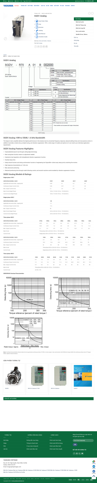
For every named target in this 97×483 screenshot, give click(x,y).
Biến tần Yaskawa (55, 388)
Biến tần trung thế (80, 28)
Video (4, 443)
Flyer (39, 24)
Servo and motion (47, 13)
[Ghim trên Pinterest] (44, 46)
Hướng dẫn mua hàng (32, 440)
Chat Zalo (93, 468)
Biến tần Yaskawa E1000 (34, 388)
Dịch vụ (43, 5)
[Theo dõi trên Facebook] (85, 1)
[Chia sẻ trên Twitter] (38, 46)
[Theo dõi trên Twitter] (88, 1)
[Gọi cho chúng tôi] (91, 1)
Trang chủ (24, 5)
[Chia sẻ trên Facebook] (35, 46)
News (51, 5)
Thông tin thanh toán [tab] (14, 56)
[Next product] (89, 13)
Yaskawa (67, 5)
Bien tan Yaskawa (18, 470)
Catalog (40, 30)
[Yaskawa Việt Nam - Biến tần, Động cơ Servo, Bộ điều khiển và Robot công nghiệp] (11, 5)
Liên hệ (72, 5)
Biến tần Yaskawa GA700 (10, 472)
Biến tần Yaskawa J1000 (70, 470)
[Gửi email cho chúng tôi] (89, 1)
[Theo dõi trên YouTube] (92, 1)
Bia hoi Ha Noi (21, 472)
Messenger (94, 473)
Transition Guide (42, 36)
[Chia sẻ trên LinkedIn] (46, 46)
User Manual (41, 33)
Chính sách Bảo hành (55, 446)
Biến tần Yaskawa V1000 (57, 470)
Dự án (47, 5)
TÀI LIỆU (76, 46)
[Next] (93, 379)
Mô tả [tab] (5, 56)
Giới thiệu (30, 5)
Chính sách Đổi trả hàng (56, 443)
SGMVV (75, 388)
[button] (79, 1)
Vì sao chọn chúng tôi (32, 446)
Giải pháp (56, 5)
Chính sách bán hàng (55, 440)
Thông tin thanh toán (32, 443)
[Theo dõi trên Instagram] (87, 1)
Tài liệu (62, 5)
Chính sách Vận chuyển (56, 449)
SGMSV (7, 388)
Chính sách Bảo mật (32, 449)
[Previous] (3, 379)
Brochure (40, 27)
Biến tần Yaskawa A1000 (29, 470)
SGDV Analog (39, 43)
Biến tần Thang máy (81, 25)
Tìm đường (94, 463)
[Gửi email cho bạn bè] (41, 46)
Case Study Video (43, 21)
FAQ (4, 446)
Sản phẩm (36, 5)
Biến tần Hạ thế (80, 22)
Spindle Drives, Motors (81, 34)
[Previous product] (92, 13)
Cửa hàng (78, 19)
